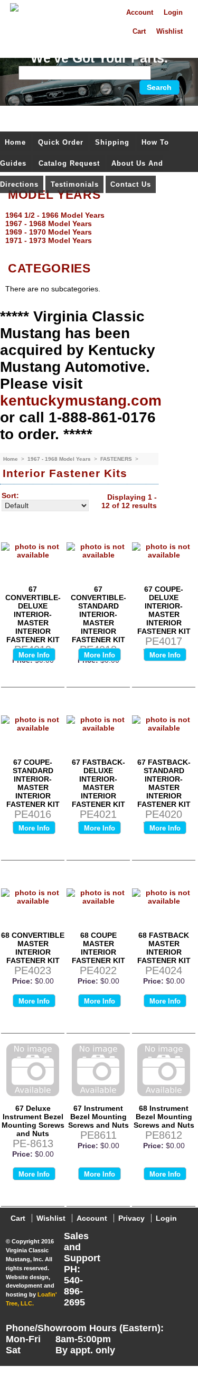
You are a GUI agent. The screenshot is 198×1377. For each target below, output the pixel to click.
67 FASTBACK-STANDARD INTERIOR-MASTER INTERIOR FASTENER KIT (164, 783)
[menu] (96, 228)
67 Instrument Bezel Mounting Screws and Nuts (98, 1116)
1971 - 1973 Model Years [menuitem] (48, 240)
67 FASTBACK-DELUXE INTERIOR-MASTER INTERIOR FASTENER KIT (98, 783)
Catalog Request (69, 163)
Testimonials (75, 184)
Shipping (112, 142)
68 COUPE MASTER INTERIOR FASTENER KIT (98, 948)
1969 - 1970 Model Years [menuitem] (48, 232)
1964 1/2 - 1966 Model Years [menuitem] (55, 215)
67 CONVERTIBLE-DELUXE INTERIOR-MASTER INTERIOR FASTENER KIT (33, 614)
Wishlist (169, 31)
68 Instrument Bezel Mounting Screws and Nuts (164, 1116)
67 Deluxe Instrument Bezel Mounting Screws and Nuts (33, 1121)
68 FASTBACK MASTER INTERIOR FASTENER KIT (164, 948)
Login (173, 12)
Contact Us (130, 184)
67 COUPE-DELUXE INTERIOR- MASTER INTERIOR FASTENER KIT (164, 610)
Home (15, 142)
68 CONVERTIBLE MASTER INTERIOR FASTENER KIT (32, 948)
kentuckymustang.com (81, 400)
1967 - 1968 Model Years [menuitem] (48, 223)
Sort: (10, 495)
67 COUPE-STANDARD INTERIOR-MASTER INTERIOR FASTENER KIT (33, 783)
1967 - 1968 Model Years (59, 459)
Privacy (131, 1218)
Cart (139, 31)
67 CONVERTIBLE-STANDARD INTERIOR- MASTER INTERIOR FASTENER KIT (98, 614)
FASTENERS (117, 459)
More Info (34, 655)
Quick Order (60, 142)
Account (139, 12)
